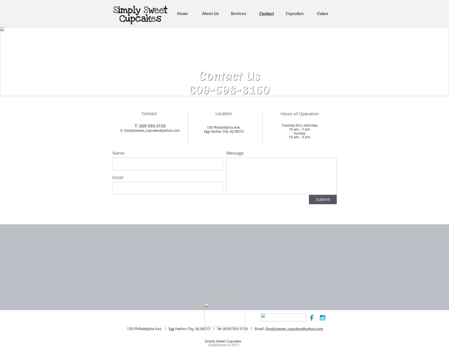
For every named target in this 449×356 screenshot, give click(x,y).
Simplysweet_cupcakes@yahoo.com (294, 328)
